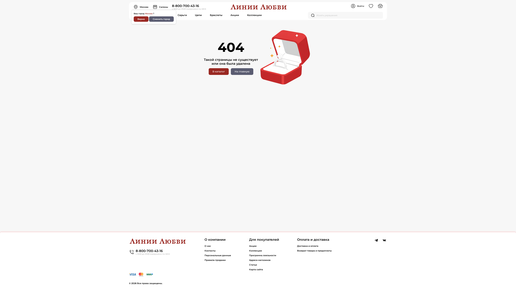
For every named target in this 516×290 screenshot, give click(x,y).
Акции (234, 15)
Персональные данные (218, 255)
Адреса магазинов (259, 260)
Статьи (253, 265)
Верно (141, 19)
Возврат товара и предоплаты (314, 250)
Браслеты (216, 15)
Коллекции (254, 15)
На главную (242, 71)
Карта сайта (256, 269)
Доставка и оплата (307, 246)
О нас (208, 246)
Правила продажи (215, 260)
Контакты (210, 250)
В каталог (218, 71)
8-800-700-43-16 (185, 6)
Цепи (198, 15)
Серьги (182, 15)
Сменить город (161, 19)
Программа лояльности (262, 255)
